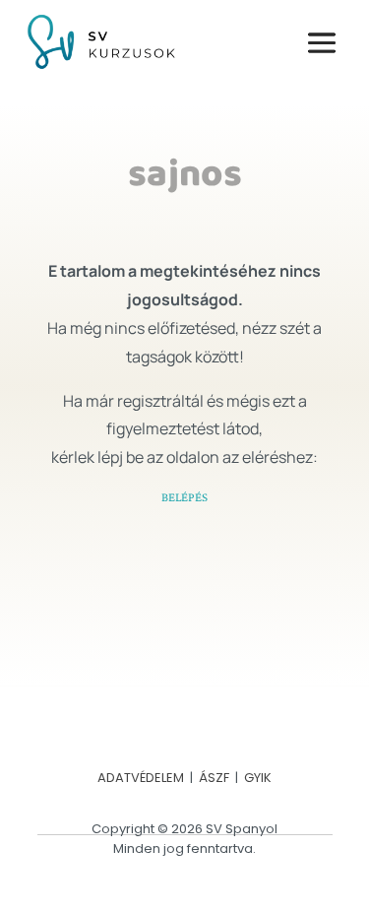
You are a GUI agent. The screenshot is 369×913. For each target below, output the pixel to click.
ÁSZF (214, 777)
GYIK (258, 777)
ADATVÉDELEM (140, 777)
